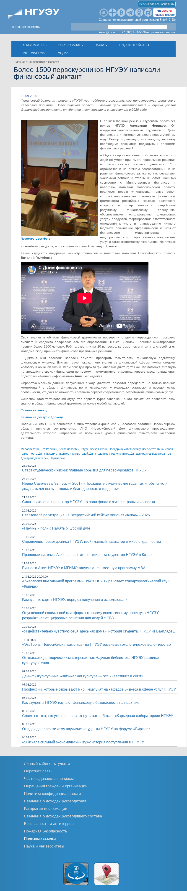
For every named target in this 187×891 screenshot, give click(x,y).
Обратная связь (38, 771)
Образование (69, 45)
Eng (162, 19)
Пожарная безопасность (45, 831)
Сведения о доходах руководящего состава (63, 816)
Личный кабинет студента (47, 763)
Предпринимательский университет (132, 449)
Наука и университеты (44, 846)
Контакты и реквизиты (25, 26)
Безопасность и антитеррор (48, 823)
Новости (53, 62)
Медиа (63, 53)
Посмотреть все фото (35, 238)
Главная (20, 62)
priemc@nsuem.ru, (109, 32)
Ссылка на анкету (34, 410)
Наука (100, 45)
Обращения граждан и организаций (56, 786)
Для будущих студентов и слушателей (63, 453)
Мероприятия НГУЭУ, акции (39, 449)
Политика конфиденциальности (52, 793)
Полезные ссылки (40, 838)
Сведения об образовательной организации (129, 19)
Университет (34, 45)
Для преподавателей (34, 458)
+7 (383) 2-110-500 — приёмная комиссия (149, 32)
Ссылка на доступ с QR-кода (42, 417)
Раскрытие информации (45, 808)
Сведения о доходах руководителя (55, 801)
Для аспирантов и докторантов (150, 453)
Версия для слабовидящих (156, 4)
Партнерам (57, 458)
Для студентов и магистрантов (109, 453)
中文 (168, 19)
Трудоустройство (134, 45)
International (34, 53)
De (174, 19)
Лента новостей (69, 449)
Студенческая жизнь (94, 449)
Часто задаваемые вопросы (49, 778)
